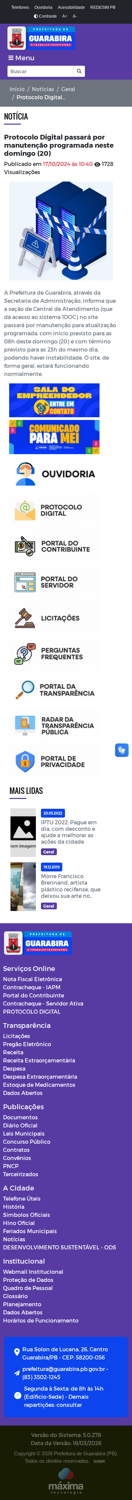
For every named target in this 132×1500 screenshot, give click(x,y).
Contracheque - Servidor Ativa (43, 1003)
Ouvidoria (43, 7)
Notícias (43, 89)
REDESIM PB (102, 7)
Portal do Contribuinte (33, 995)
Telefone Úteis (22, 1198)
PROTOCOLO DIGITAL (32, 1011)
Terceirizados (20, 1174)
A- (75, 16)
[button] (78, 71)
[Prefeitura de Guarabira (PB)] (66, 38)
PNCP (11, 1166)
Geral (68, 89)
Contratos (16, 1149)
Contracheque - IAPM (32, 987)
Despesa (14, 1068)
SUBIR (99, 1461)
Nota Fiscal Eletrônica (32, 979)
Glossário (15, 1296)
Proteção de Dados (28, 1279)
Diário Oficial (20, 1125)
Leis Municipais (24, 1133)
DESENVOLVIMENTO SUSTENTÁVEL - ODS (59, 1247)
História (13, 1206)
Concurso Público (26, 1141)
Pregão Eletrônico (27, 1044)
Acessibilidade (71, 7)
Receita (13, 1052)
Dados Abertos (23, 1093)
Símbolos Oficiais (26, 1214)
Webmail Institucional (33, 1271)
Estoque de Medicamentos (39, 1084)
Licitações (16, 1036)
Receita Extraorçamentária (39, 1060)
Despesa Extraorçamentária (40, 1076)
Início (17, 89)
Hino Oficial (19, 1223)
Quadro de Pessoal (28, 1288)
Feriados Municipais (30, 1231)
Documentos (20, 1117)
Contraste (47, 16)
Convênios (17, 1158)
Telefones (20, 7)
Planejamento (22, 1304)
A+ (64, 16)
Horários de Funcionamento (41, 1320)
